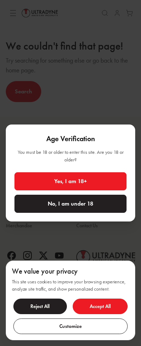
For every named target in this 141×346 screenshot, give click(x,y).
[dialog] (70, 300)
